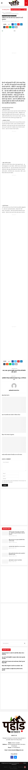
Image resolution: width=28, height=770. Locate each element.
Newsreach (21, 763)
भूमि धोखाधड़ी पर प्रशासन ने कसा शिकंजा (15, 560)
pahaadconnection (6, 21)
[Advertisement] (14, 68)
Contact (10, 767)
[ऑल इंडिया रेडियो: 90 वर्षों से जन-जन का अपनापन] (5, 548)
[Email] (15, 757)
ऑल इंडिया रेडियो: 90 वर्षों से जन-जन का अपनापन (17, 546)
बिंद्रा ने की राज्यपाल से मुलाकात (8, 434)
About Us (5, 767)
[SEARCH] (24, 643)
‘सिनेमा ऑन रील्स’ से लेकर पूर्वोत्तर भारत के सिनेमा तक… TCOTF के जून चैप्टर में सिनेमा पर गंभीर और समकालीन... (17, 533)
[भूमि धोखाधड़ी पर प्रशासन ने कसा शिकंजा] (5, 561)
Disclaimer (15, 767)
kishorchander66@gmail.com (15, 750)
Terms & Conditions (13, 768)
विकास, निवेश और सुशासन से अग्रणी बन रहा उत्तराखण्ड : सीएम (12, 665)
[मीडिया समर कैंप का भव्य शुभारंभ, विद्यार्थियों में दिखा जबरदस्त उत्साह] (5, 541)
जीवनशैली (9, 15)
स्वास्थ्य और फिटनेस (13, 15)
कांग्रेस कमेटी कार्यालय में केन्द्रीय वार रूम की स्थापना (12, 454)
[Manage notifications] (25, 767)
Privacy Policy (20, 767)
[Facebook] (11, 757)
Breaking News (4, 15)
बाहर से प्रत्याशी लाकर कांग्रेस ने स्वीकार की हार (11, 414)
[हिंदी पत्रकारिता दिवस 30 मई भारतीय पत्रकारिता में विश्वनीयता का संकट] (5, 555)
